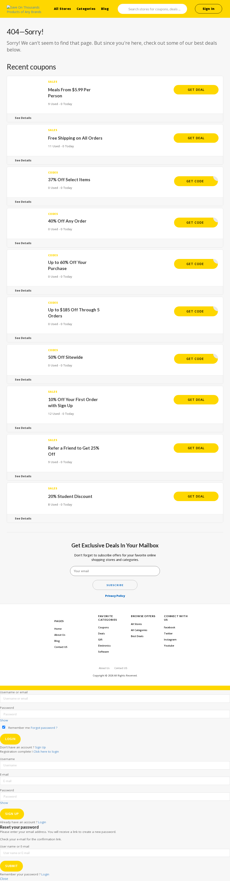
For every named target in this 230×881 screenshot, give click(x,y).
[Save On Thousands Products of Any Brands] (25, 9)
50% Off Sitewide (65, 357)
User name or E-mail (14, 846)
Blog (105, 9)
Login (42, 822)
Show (4, 720)
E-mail (4, 774)
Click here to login (46, 751)
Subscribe (115, 585)
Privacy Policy (115, 596)
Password (7, 708)
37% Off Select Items (69, 179)
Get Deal (196, 89)
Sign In (209, 9)
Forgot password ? (44, 728)
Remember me (18, 728)
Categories (86, 9)
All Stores (62, 9)
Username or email (14, 692)
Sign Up (40, 747)
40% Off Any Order (67, 220)
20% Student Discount (70, 496)
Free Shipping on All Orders (75, 138)
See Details (23, 118)
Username (7, 759)
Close (4, 879)
